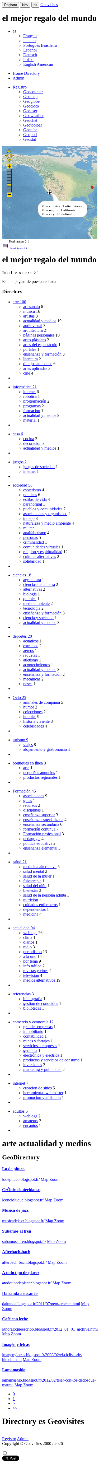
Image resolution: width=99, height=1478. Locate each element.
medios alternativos (39, 980)
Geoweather (33, 115)
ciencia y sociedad (38, 618)
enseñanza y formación (42, 354)
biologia (30, 594)
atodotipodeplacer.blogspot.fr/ (26, 1283)
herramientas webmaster (43, 1092)
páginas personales (38, 335)
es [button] (14, 31)
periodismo (32, 951)
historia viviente (36, 721)
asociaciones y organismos (45, 513)
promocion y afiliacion (42, 1097)
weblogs (30, 932)
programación (34, 401)
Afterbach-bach (16, 1251)
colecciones (33, 712)
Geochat (30, 120)
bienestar (30, 890)
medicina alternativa (39, 866)
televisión (31, 975)
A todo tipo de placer (20, 1272)
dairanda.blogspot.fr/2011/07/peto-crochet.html (41, 1304)
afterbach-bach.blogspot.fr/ (24, 1262)
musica (29, 311)
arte (26, 768)
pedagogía (31, 838)
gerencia (30, 1050)
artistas (29, 316)
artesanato (31, 306)
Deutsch (30, 55)
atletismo (30, 660)
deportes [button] (22, 636)
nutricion (30, 900)
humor (28, 707)
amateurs (30, 1120)
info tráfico (32, 966)
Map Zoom (50, 1179)
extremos (30, 646)
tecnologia (31, 608)
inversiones (32, 1064)
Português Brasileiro (40, 45)
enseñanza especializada (43, 819)
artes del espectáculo (40, 344)
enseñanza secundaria (41, 824)
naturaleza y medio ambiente (47, 523)
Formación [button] (24, 791)
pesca (27, 684)
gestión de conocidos (40, 1003)
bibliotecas (32, 1008)
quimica (29, 598)
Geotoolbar (32, 125)
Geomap (30, 96)
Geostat (29, 139)
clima (27, 937)
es (35, 5)
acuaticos (31, 641)
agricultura (32, 579)
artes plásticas (34, 340)
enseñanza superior (39, 815)
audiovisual (32, 325)
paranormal (32, 504)
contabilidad (33, 1036)
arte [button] (19, 302)
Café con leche (15, 1319)
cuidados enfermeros (40, 904)
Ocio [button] (19, 697)
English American (38, 64)
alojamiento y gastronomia (45, 749)
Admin (18, 78)
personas (30, 537)
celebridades (33, 726)
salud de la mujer (37, 876)
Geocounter (33, 92)
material (29, 420)
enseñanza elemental (40, 848)
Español (30, 50)
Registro (10, 5)
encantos (30, 1125)
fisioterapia (32, 881)
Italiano (29, 40)
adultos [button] (20, 1111)
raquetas (30, 655)
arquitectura (33, 330)
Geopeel (30, 134)
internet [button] (20, 1083)
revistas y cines (35, 970)
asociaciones (33, 796)
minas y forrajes (36, 1041)
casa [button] (18, 434)
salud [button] (20, 862)
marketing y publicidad (42, 1069)
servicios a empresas (40, 1045)
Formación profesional (42, 834)
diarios (28, 942)
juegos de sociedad (39, 466)
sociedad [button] (22, 485)
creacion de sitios (37, 1088)
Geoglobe (31, 101)
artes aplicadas (35, 368)
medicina (30, 914)
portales (29, 349)
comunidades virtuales (41, 547)
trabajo (29, 518)
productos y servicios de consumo (51, 1060)
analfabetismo (34, 532)
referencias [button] (23, 994)
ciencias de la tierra (39, 584)
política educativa (37, 843)
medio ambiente (36, 603)
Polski (28, 59)
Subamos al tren (16, 1231)
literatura (30, 359)
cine (26, 373)
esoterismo (32, 490)
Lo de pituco (13, 1169)
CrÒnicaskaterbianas (21, 1189)
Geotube (30, 130)
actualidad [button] (24, 928)
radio (27, 947)
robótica (30, 396)
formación (31, 410)
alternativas (32, 589)
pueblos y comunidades (42, 509)
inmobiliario (33, 1031)
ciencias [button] (22, 575)
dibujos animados (37, 363)
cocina (28, 438)
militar (28, 528)
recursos (30, 805)
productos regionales (40, 777)
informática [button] (25, 387)
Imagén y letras (16, 1344)
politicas (30, 494)
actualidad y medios (39, 321)
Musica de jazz (15, 1210)
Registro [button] (20, 87)
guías (27, 800)
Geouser (30, 111)
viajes (28, 744)
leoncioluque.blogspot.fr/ (23, 1200)
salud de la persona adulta (44, 895)
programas (32, 406)
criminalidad (33, 542)
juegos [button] (20, 462)
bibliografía (32, 998)
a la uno (29, 956)
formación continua (39, 829)
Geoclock (31, 106)
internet (29, 391)
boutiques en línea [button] (29, 763)
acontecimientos (36, 665)
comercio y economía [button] (33, 1022)
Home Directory (26, 73)
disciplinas (32, 810)
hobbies (29, 716)
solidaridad (32, 561)
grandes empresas (38, 1026)
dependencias (34, 909)
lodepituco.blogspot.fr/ (21, 1179)
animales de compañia (41, 702)
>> (15, 1408)
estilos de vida (35, 499)
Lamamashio (13, 1370)
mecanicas (31, 679)
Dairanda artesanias (20, 1293)
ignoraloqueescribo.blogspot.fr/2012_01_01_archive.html (50, 1329)
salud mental (33, 871)
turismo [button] (20, 740)
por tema (30, 961)
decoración (32, 443)
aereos (28, 650)
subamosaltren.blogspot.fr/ (24, 1241)
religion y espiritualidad (42, 551)
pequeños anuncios (39, 772)
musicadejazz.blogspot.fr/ (23, 1221)
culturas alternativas (39, 556)
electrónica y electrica (41, 1055)
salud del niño (34, 885)
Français (30, 36)
